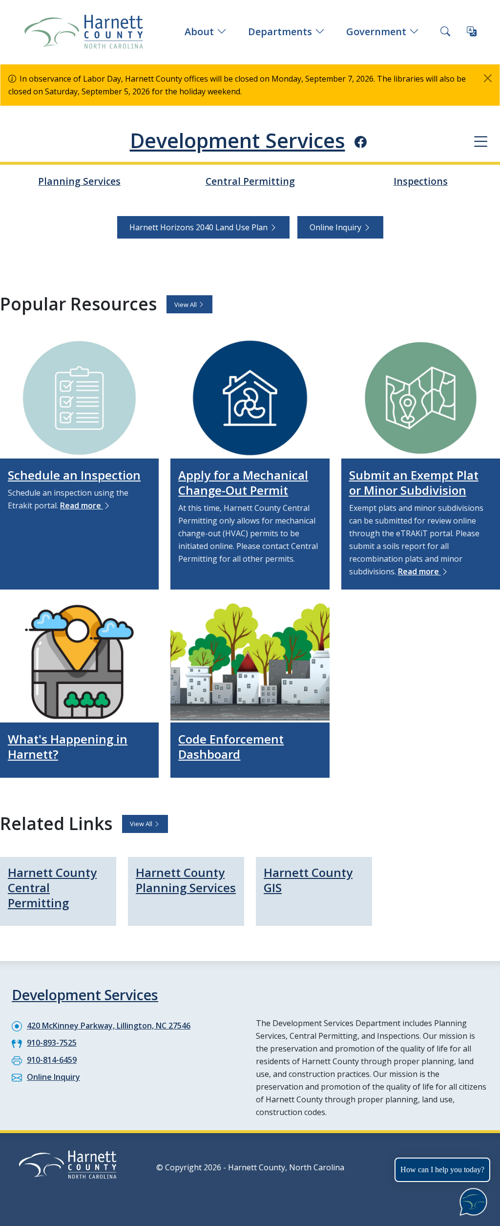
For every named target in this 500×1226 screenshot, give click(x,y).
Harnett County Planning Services (186, 880)
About (199, 31)
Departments (280, 31)
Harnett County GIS (308, 880)
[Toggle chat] (471, 1199)
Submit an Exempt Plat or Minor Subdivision (414, 482)
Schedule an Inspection (74, 475)
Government (376, 31)
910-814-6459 (52, 1059)
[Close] (488, 78)
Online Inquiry (336, 227)
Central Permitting (250, 181)
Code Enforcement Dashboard (231, 746)
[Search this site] (445, 32)
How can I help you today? (442, 1169)
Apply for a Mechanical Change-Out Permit (243, 482)
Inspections (421, 181)
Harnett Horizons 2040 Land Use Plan (199, 227)
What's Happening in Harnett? (67, 746)
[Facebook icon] (360, 141)
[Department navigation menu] (480, 141)
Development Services (237, 140)
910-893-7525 (52, 1042)
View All (186, 304)
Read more (81, 505)
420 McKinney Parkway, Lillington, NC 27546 (108, 1025)
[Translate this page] (471, 32)
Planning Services (79, 181)
